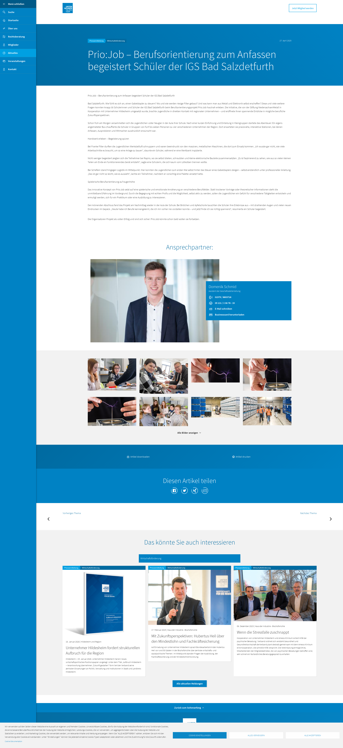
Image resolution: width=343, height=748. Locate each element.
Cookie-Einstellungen (200, 735)
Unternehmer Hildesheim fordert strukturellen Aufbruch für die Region (103, 650)
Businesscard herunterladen (229, 314)
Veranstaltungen (16, 61)
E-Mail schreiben (223, 308)
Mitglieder (13, 44)
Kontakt (12, 69)
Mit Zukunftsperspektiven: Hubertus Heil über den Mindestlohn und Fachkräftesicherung (187, 638)
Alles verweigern (256, 735)
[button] (112, 374)
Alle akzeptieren (312, 735)
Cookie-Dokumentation (13, 741)
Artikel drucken (243, 456)
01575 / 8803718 (222, 297)
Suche (11, 12)
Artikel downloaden (140, 456)
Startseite (13, 20)
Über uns (12, 28)
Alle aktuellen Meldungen (190, 683)
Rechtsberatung (16, 36)
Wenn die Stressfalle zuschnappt (263, 632)
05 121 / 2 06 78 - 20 (224, 302)
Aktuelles (13, 52)
